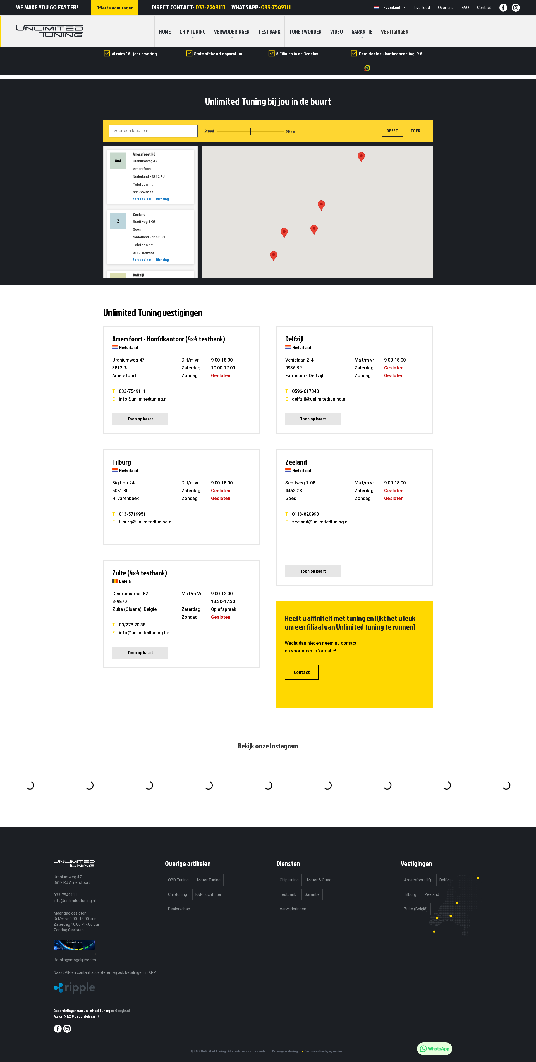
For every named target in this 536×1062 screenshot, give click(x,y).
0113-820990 (305, 514)
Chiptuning (177, 894)
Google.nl (122, 1010)
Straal (209, 130)
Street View (142, 199)
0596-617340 (305, 391)
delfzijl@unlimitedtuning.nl (319, 399)
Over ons (446, 7)
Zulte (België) (416, 909)
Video (336, 31)
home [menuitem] (165, 31)
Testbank (269, 31)
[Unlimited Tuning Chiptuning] (49, 31)
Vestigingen (394, 31)
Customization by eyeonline (324, 1051)
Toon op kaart (140, 419)
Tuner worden (305, 31)
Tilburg (410, 894)
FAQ (465, 7)
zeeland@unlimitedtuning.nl (320, 522)
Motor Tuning (209, 880)
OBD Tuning (178, 880)
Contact (484, 7)
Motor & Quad (319, 880)
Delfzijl (138, 275)
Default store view (376, 7)
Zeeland (139, 214)
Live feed (422, 7)
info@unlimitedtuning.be (144, 632)
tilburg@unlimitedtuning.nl (146, 522)
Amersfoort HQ (144, 154)
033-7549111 (210, 7)
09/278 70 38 (132, 625)
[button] (395, 7)
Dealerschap (179, 909)
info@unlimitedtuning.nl (143, 399)
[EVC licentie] (74, 954)
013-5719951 (132, 514)
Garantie (361, 31)
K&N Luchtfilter (208, 894)
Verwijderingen (232, 31)
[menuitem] (192, 31)
